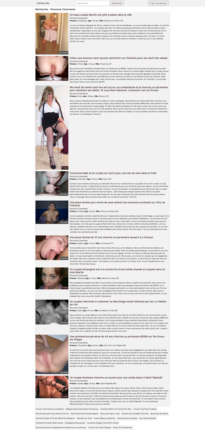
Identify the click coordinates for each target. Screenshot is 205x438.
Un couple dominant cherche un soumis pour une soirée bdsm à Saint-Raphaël (116, 377)
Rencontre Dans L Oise (110, 413)
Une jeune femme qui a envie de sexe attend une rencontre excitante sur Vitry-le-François (118, 204)
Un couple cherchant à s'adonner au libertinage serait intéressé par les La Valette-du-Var (118, 303)
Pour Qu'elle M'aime (147, 418)
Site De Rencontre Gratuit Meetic (84, 413)
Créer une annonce (158, 3)
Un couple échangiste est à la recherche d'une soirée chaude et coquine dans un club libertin (117, 271)
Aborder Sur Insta (84, 418)
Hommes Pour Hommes (127, 418)
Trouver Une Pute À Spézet (99, 427)
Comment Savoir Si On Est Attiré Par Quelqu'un (55, 418)
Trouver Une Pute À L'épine (144, 409)
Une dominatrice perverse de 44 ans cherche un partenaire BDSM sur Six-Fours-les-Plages (117, 338)
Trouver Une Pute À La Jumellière (50, 409)
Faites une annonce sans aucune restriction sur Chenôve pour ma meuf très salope (119, 57)
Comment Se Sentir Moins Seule (49, 423)
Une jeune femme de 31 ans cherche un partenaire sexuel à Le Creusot (111, 237)
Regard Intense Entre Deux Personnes (82, 409)
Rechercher (117, 3)
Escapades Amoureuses (75, 423)
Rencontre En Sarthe (159, 413)
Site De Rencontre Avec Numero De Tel (52, 413)
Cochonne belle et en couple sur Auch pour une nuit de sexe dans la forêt (113, 173)
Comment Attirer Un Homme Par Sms (115, 409)
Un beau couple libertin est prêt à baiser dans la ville (101, 14)
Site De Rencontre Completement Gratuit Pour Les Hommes (61, 427)
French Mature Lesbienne (104, 418)
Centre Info (43, 3)
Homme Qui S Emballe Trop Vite (135, 413)
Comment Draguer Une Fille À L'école (103, 423)
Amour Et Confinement (122, 427)
